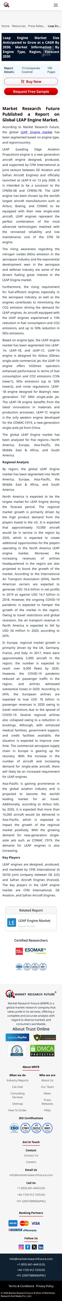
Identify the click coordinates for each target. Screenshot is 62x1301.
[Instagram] (21, 1247)
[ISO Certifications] (31, 1127)
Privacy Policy (45, 1286)
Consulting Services (18, 1095)
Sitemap (17, 1104)
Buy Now (33, 81)
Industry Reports (18, 1080)
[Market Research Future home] (6, 5)
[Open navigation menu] (55, 5)
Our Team (47, 1087)
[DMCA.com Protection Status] (42, 1050)
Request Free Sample (31, 91)
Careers (31, 1162)
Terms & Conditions (21, 1286)
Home (5, 26)
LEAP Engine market (36, 132)
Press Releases (36, 26)
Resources (19, 26)
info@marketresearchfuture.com (31, 1175)
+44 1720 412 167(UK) (31, 1194)
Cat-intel (17, 1087)
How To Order (17, 1110)
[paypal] (17, 1037)
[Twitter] (34, 1247)
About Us (47, 1080)
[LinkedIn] (40, 1247)
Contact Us (31, 1155)
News (47, 1093)
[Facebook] (27, 1247)
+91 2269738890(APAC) (31, 1201)
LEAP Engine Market (34, 920)
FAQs (47, 1110)
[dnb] (16, 1050)
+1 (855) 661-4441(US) (31, 1188)
